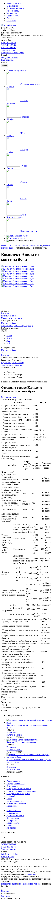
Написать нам (7, 60)
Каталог (14, 245)
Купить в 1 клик (8, 316)
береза (9, 338)
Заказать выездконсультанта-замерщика (12, 51)
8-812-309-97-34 (8, 42)
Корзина (5, 891)
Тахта (9, 798)
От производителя (15, 801)
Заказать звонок (8, 47)
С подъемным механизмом (19, 788)
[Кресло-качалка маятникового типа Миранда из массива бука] (29, 755)
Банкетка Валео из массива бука (21, 742)
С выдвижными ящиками (18, 793)
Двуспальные (13, 786)
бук (8, 340)
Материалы (12, 13)
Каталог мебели (14, 3)
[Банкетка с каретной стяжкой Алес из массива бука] (29, 721)
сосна (9, 335)
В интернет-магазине (16, 803)
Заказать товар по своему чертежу (17, 325)
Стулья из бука (34, 245)
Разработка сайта (9, 884)
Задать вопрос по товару (12, 362)
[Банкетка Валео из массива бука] (29, 740)
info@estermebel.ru (9, 57)
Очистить (5, 896)
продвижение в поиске (29, 884)
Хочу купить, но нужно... (13, 318)
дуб (8, 343)
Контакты (11, 20)
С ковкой (11, 796)
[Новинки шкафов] (16, 238)
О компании (12, 6)
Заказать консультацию (11, 365)
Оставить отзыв (8, 397)
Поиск (4, 62)
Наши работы (13, 16)
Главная (4, 245)
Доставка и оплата (15, 8)
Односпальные (13, 781)
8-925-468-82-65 (8, 45)
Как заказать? (13, 11)
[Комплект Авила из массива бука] (17, 266)
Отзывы (10, 18)
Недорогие (12, 806)
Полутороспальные (15, 783)
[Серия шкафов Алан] (17, 236)
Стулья (22, 245)
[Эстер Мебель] (8, 25)
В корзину (6, 313)
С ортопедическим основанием (21, 791)
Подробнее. (30, 874)
